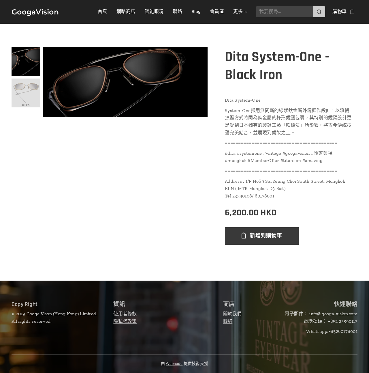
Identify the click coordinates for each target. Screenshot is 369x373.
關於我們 (232, 313)
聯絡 (228, 321)
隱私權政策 (125, 321)
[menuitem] (104, 12)
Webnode (174, 363)
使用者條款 (125, 313)
